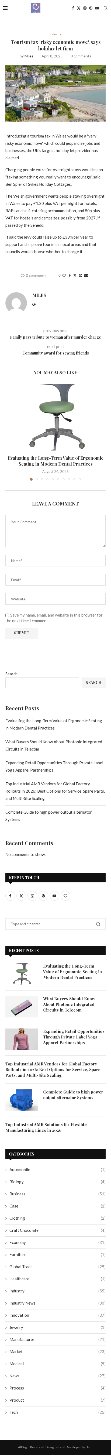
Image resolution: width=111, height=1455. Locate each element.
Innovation (57, 1315)
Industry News (57, 1303)
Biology (57, 1181)
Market (57, 1351)
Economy (57, 1242)
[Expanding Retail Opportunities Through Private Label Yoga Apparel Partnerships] (21, 1039)
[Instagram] (84, 8)
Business (57, 1193)
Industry (57, 1290)
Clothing (57, 1218)
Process (57, 1387)
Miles (29, 56)
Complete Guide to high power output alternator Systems (73, 1094)
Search (11, 673)
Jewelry (57, 1327)
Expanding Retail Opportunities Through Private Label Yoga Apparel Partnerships (74, 1037)
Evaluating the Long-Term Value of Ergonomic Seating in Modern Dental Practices (55, 461)
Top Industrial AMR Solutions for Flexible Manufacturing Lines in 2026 (46, 1127)
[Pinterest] (90, 8)
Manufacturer (57, 1339)
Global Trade (57, 1266)
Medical (57, 1363)
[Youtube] (97, 8)
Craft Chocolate (57, 1230)
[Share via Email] (86, 275)
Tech (57, 1412)
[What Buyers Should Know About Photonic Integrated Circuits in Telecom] (21, 1006)
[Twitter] (79, 8)
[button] (10, 431)
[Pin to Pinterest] (80, 275)
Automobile (57, 1169)
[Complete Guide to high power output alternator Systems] (21, 1100)
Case (57, 1205)
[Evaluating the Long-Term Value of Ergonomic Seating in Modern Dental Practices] (55, 417)
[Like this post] (64, 275)
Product (57, 1400)
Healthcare (57, 1278)
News (57, 1375)
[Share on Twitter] (75, 275)
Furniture (57, 1254)
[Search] (105, 8)
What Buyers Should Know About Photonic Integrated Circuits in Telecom (69, 1004)
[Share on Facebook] (70, 275)
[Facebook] (73, 8)
